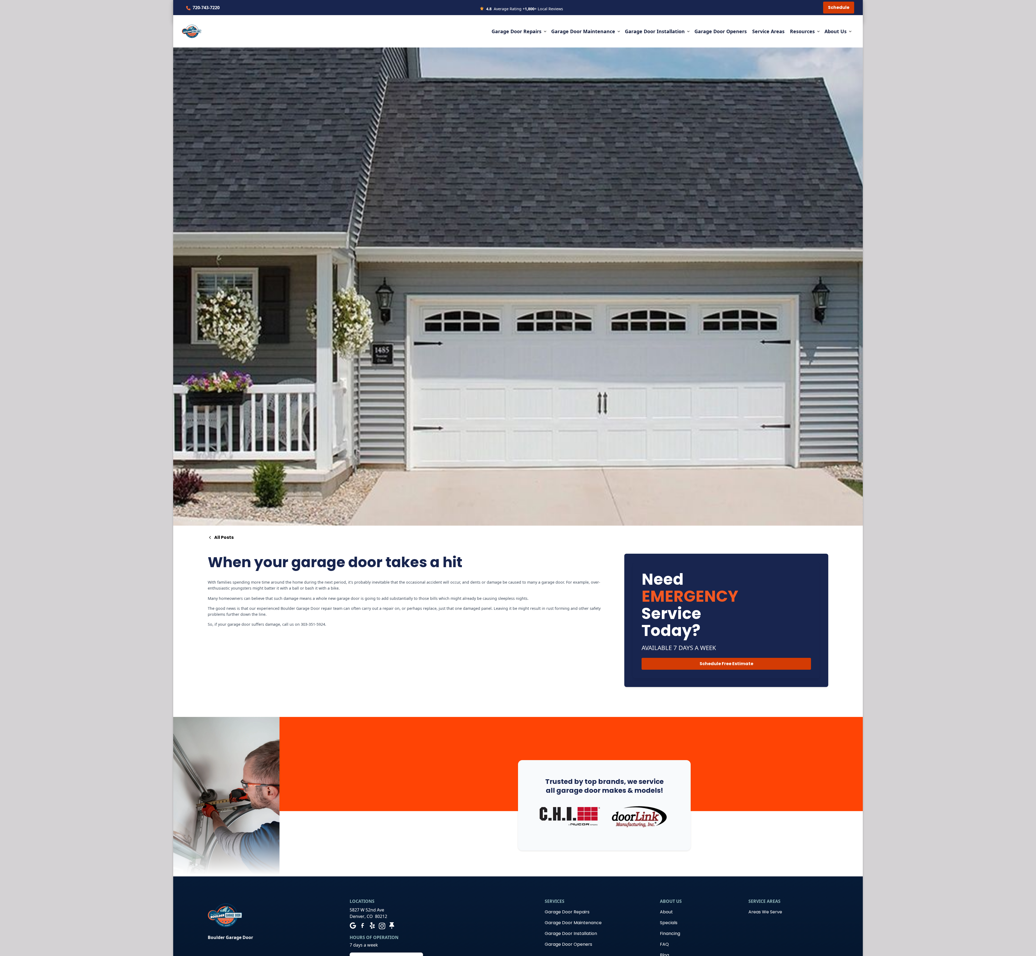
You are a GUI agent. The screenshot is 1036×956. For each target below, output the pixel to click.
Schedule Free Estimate (726, 663)
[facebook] (362, 925)
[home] (191, 31)
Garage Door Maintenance (573, 923)
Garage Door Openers (720, 31)
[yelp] (372, 925)
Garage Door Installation (571, 933)
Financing (670, 933)
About (666, 912)
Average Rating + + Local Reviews (524, 8)
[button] (519, 31)
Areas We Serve (765, 912)
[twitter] (391, 925)
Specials (668, 923)
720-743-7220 (206, 8)
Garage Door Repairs (567, 912)
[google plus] (353, 925)
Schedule (838, 7)
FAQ (664, 944)
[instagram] (382, 925)
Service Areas (768, 31)
